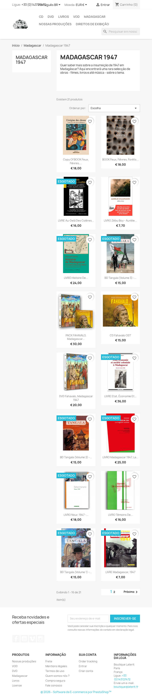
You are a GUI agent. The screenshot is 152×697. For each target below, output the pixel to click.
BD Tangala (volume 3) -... (120, 278)
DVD (51, 17)
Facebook (16, 638)
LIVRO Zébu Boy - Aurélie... (120, 220)
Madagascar (94, 17)
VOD (76, 17)
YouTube (24, 638)
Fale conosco (53, 685)
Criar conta (86, 671)
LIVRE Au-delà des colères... (76, 220)
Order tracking (88, 661)
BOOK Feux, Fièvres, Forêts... (120, 159)
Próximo (131, 592)
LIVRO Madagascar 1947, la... (120, 457)
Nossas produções (55, 24)
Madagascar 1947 (31, 59)
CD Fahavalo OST (120, 335)
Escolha (114, 108)
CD (41, 17)
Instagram (40, 638)
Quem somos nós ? (57, 676)
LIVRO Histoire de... (76, 278)
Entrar (83, 666)
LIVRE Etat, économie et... (120, 396)
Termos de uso (54, 671)
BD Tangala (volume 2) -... (76, 457)
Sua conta (87, 655)
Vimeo (32, 638)
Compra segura (55, 680)
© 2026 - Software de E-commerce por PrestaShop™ (76, 692)
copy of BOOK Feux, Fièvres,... (76, 161)
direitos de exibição (92, 24)
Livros (63, 17)
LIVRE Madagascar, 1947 (120, 572)
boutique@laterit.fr (126, 686)
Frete (48, 661)
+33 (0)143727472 (34, 5)
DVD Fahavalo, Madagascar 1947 (76, 398)
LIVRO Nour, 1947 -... (76, 514)
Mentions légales (56, 666)
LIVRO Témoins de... (120, 514)
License (17, 685)
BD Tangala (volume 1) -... (76, 572)
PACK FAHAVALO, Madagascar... (76, 337)
